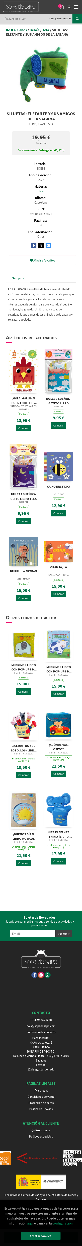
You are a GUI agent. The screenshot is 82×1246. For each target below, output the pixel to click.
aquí (30, 1223)
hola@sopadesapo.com (41, 1026)
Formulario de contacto (41, 1032)
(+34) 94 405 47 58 (41, 1020)
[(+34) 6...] (48, 975)
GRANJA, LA (58, 567)
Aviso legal (41, 1090)
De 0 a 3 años (17, 30)
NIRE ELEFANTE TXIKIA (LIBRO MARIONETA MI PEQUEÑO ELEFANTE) (58, 834)
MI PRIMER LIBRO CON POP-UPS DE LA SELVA (23, 667)
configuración (62, 1223)
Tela (46, 30)
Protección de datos (41, 1103)
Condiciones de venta (41, 1097)
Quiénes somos (41, 1130)
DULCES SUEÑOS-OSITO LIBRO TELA (23, 496)
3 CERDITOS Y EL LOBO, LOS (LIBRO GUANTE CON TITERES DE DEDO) (23, 747)
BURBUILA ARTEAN (23, 571)
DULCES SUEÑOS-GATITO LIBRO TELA (58, 400)
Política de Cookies (41, 1109)
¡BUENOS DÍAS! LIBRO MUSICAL (24, 836)
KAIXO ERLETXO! (58, 486)
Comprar (23, 428)
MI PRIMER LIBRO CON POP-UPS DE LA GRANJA (58, 669)
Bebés (35, 30)
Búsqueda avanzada (60, 18)
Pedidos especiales (41, 1136)
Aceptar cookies (40, 1236)
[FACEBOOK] (34, 975)
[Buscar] (77, 18)
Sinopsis (18, 278)
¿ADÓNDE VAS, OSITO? (59, 746)
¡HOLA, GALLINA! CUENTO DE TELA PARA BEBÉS (23, 400)
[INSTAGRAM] (41, 975)
